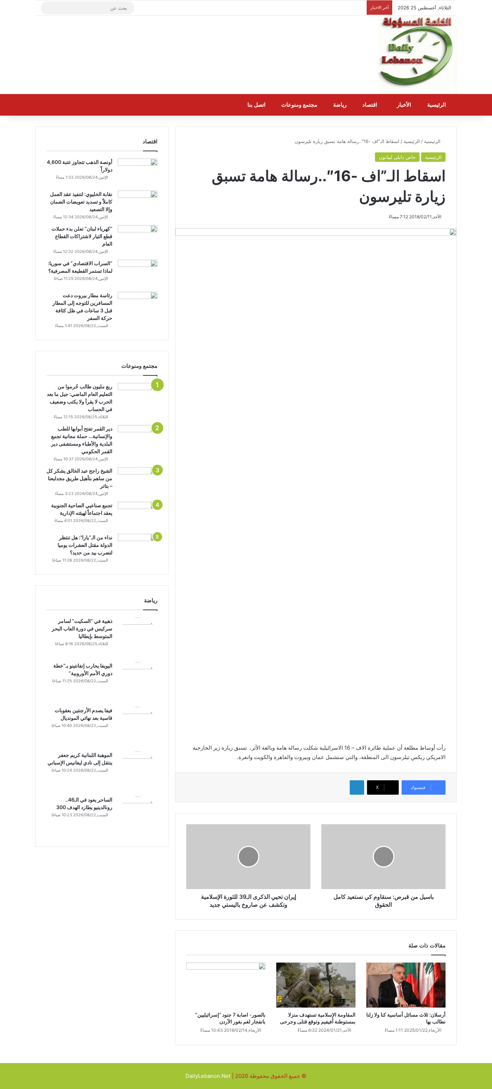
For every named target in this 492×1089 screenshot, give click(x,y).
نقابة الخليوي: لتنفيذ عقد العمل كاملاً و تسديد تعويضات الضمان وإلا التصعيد (81, 201)
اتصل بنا (257, 105)
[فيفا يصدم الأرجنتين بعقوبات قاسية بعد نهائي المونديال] (137, 726)
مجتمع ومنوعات (300, 105)
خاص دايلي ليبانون (397, 157)
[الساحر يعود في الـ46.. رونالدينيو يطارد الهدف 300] (137, 816)
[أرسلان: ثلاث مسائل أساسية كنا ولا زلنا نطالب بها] (406, 985)
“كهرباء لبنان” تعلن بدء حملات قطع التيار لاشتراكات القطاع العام (82, 236)
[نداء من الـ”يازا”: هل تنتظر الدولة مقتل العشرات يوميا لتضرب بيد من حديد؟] (137, 547)
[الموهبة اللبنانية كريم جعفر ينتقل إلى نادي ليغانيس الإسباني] (137, 771)
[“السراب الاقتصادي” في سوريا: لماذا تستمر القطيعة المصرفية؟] (137, 273)
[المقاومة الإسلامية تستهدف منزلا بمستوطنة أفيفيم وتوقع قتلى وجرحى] (315, 985)
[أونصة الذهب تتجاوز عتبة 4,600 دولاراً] (137, 172)
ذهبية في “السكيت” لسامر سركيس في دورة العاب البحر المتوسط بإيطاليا (82, 628)
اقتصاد (370, 105)
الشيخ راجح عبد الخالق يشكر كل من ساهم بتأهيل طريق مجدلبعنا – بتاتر (79, 478)
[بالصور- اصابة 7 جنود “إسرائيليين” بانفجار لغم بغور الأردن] (225, 985)
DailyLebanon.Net (208, 1075)
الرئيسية (437, 105)
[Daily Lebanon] (417, 55)
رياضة (340, 105)
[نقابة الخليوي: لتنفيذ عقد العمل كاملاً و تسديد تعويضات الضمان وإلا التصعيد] (137, 204)
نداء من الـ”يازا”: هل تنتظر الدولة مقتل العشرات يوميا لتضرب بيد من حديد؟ (85, 544)
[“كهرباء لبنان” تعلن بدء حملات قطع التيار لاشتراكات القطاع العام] (137, 238)
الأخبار (404, 105)
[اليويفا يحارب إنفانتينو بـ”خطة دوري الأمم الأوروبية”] (137, 682)
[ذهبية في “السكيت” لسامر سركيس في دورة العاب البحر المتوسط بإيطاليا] (137, 637)
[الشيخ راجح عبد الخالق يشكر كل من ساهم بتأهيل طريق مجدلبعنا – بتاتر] (137, 480)
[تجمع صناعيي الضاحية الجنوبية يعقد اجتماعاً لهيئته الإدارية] (137, 515)
